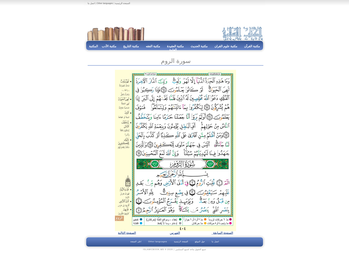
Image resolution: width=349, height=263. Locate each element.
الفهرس (175, 233)
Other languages (105, 3)
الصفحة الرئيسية (122, 3)
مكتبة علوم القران (225, 46)
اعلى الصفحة (135, 241)
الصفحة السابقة (222, 233)
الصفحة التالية (127, 233)
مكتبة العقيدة (175, 46)
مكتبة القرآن (252, 46)
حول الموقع (200, 241)
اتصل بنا (91, 3)
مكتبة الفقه (152, 46)
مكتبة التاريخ (131, 46)
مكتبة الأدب (109, 46)
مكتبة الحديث (199, 46)
